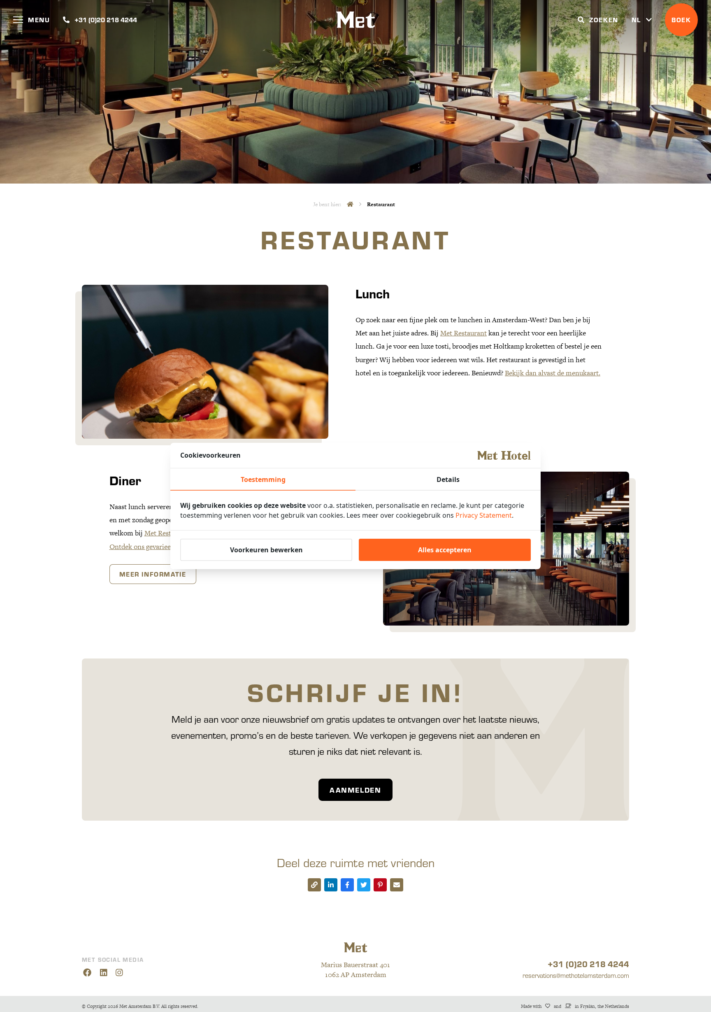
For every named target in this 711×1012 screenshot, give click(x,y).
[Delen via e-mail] (396, 884)
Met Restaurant (463, 333)
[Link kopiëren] (314, 884)
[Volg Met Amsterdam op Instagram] (119, 972)
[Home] (350, 204)
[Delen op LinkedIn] (330, 884)
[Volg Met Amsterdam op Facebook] (87, 972)
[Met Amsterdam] (355, 20)
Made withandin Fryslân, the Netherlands (575, 1006)
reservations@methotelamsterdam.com (576, 975)
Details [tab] (448, 479)
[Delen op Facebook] (347, 884)
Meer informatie (152, 574)
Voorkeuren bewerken (266, 549)
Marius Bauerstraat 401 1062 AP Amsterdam (355, 969)
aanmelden (355, 790)
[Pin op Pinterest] (380, 884)
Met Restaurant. (168, 533)
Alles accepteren (445, 549)
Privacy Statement (483, 515)
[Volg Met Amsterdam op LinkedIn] (103, 972)
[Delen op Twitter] (363, 884)
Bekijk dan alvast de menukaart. (552, 373)
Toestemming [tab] (263, 479)
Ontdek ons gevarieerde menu (154, 546)
